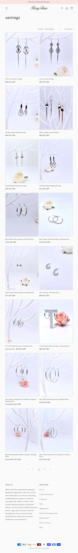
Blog (41, 504)
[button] (6, 8)
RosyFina (35, 548)
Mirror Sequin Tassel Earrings (49, 132)
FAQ (41, 527)
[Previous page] (27, 469)
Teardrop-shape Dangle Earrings (15, 132)
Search (41, 489)
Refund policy (44, 518)
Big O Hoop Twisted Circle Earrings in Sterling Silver (54, 456)
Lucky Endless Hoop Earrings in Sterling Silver (54, 346)
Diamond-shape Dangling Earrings (50, 186)
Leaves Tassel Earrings (46, 79)
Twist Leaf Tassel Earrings (13, 79)
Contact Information (46, 494)
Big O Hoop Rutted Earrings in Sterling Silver (54, 399)
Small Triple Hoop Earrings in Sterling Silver (19, 293)
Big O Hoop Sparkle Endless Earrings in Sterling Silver (20, 456)
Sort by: (40, 29)
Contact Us (43, 499)
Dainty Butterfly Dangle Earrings (15, 186)
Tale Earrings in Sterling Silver (49, 293)
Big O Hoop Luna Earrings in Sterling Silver (19, 239)
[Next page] (50, 469)
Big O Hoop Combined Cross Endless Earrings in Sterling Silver (21, 400)
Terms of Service (45, 523)
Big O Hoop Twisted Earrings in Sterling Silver (54, 239)
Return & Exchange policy (48, 513)
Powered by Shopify (44, 548)
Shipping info (44, 508)
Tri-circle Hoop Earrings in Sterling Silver (18, 346)
